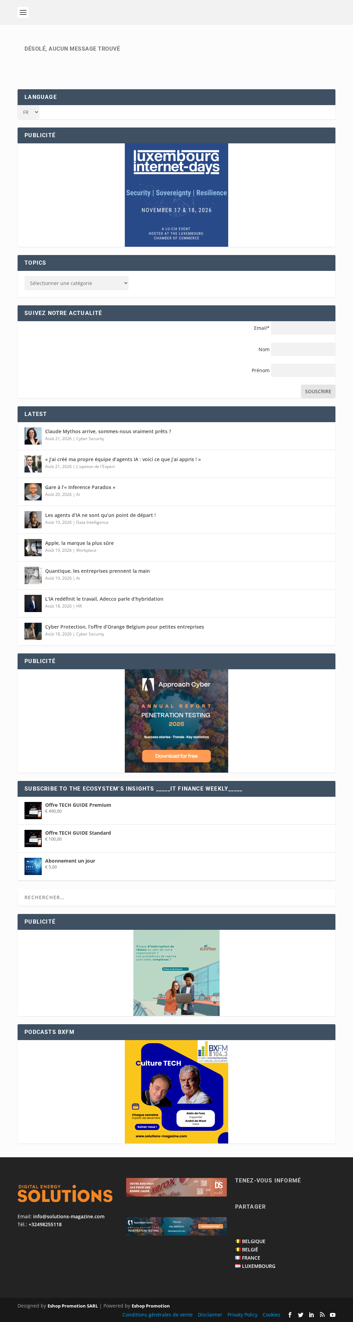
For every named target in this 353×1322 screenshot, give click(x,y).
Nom (264, 349)
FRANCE (251, 1257)
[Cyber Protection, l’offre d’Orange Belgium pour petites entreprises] (33, 631)
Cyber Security (90, 438)
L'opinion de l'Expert (95, 466)
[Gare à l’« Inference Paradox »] (33, 491)
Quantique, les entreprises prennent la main (97, 571)
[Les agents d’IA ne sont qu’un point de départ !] (33, 519)
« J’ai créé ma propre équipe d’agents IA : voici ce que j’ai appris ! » (123, 459)
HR (79, 606)
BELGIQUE (253, 1241)
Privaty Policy (243, 1314)
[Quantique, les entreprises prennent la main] (33, 575)
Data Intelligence (92, 522)
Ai (78, 494)
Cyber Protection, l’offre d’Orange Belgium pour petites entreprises (124, 626)
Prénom (261, 370)
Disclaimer (210, 1314)
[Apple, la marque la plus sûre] (33, 547)
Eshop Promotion (151, 1306)
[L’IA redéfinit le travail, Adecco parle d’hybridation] (33, 603)
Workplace (86, 550)
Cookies (271, 1314)
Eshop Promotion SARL (73, 1306)
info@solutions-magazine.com (68, 1216)
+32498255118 (45, 1224)
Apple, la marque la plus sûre (79, 543)
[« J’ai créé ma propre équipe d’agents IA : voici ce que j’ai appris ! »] (33, 463)
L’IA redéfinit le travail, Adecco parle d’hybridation (104, 599)
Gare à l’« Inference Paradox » (80, 487)
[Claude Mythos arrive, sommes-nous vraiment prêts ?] (33, 436)
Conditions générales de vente (157, 1314)
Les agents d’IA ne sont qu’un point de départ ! (100, 515)
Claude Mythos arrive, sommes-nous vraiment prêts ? (108, 431)
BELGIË (250, 1249)
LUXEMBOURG (258, 1266)
